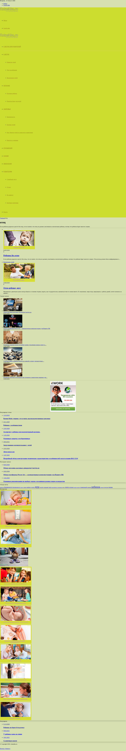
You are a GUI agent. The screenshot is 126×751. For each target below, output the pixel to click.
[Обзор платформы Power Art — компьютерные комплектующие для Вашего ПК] (12, 327)
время (25, 487)
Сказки (6, 156)
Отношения (7, 148)
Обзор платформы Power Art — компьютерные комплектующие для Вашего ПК (26, 328)
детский (41, 487)
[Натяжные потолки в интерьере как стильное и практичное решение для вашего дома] (12, 376)
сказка (110, 487)
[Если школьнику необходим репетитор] (15, 700)
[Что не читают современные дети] (15, 604)
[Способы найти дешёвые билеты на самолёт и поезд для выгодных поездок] (12, 359)
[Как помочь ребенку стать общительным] (15, 585)
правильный (83, 487)
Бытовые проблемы (12, 203)
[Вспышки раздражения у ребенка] (15, 527)
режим (101, 487)
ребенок (95, 486)
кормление (60, 487)
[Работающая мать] (15, 662)
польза (75, 487)
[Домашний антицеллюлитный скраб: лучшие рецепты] (15, 643)
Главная (2, 218)
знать (50, 487)
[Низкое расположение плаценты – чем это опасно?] (15, 623)
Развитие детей (11, 62)
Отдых (9, 187)
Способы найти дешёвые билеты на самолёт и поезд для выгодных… (23, 361)
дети (37, 487)
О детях (6, 54)
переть (67, 487)
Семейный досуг (12, 179)
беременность (8, 487)
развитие (89, 487)
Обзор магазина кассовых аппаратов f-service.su (17, 312)
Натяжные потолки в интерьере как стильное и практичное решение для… (25, 377)
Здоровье (7, 109)
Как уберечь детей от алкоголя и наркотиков (20, 132)
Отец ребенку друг (12, 288)
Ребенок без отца (11, 255)
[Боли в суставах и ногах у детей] (15, 546)
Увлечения (7, 164)
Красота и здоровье (12, 140)
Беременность (11, 117)
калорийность (54, 487)
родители (106, 487)
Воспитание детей (12, 78)
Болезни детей (11, 124)
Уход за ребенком (12, 70)
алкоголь (2, 487)
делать (32, 487)
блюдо (22, 487)
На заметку (10, 195)
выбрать (29, 487)
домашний (45, 487)
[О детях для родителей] (9, 11)
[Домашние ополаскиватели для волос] (15, 681)
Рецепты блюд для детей (14, 101)
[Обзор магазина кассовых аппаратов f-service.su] (12, 310)
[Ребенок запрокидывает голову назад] (15, 508)
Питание (6, 85)
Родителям (7, 171)
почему (78, 487)
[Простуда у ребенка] (15, 719)
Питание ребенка (12, 93)
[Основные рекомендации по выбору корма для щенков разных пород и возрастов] (12, 343)
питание (71, 487)
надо (63, 487)
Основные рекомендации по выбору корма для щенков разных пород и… (24, 345)
